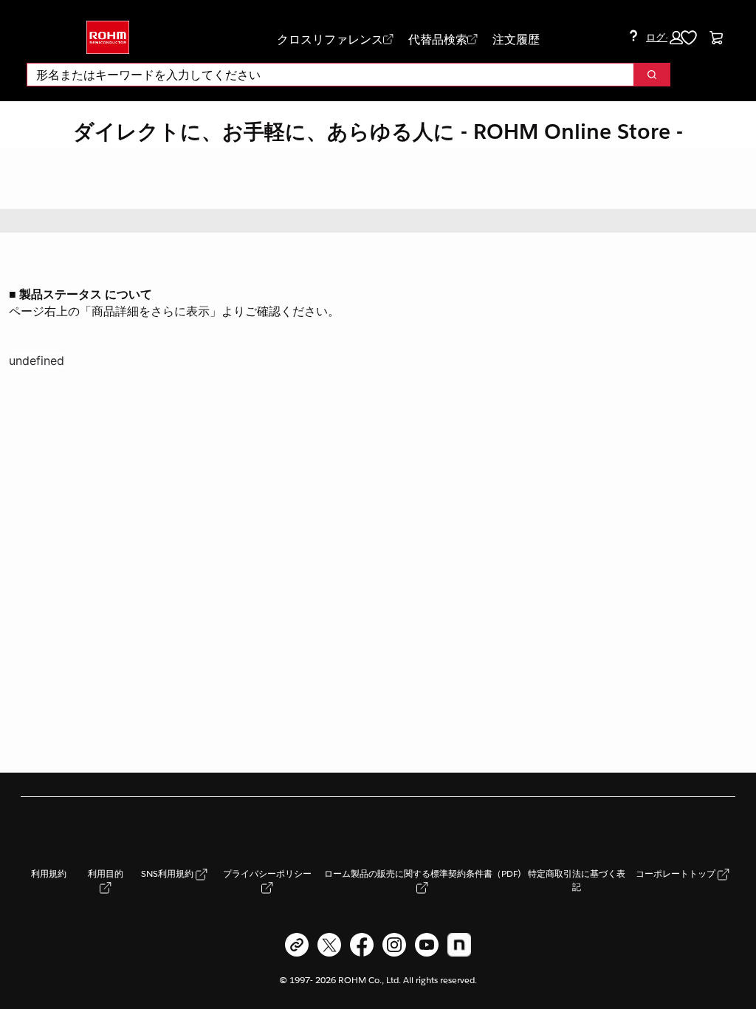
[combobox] (324, 75)
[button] (664, 37)
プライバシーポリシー (267, 873)
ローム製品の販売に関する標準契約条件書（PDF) (422, 873)
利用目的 (105, 873)
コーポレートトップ (677, 873)
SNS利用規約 (168, 873)
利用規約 (48, 873)
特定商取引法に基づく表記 (576, 880)
